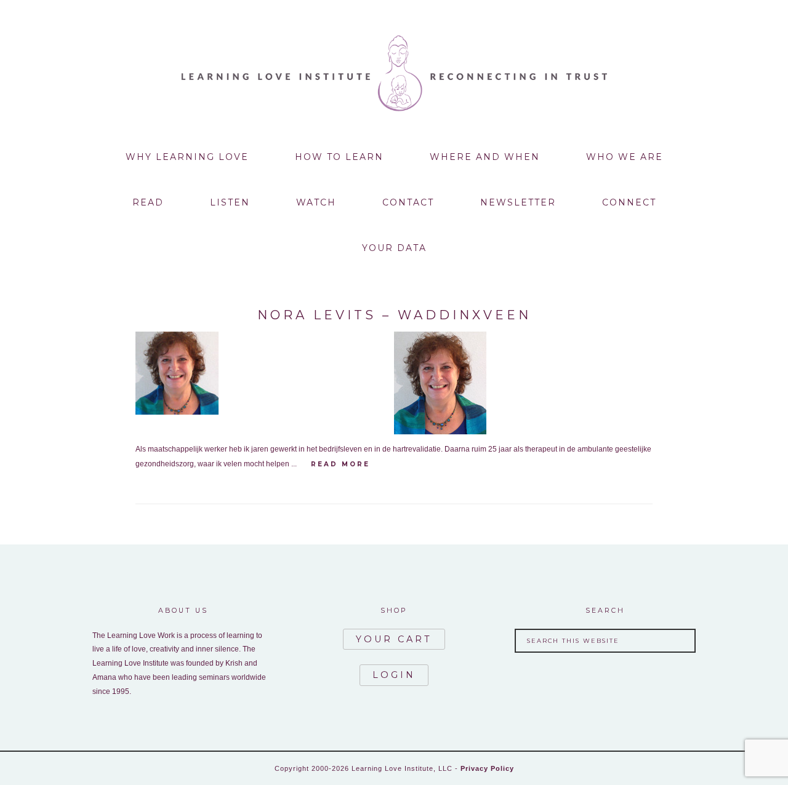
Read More (340, 464)
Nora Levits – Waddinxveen (394, 315)
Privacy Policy (487, 768)
